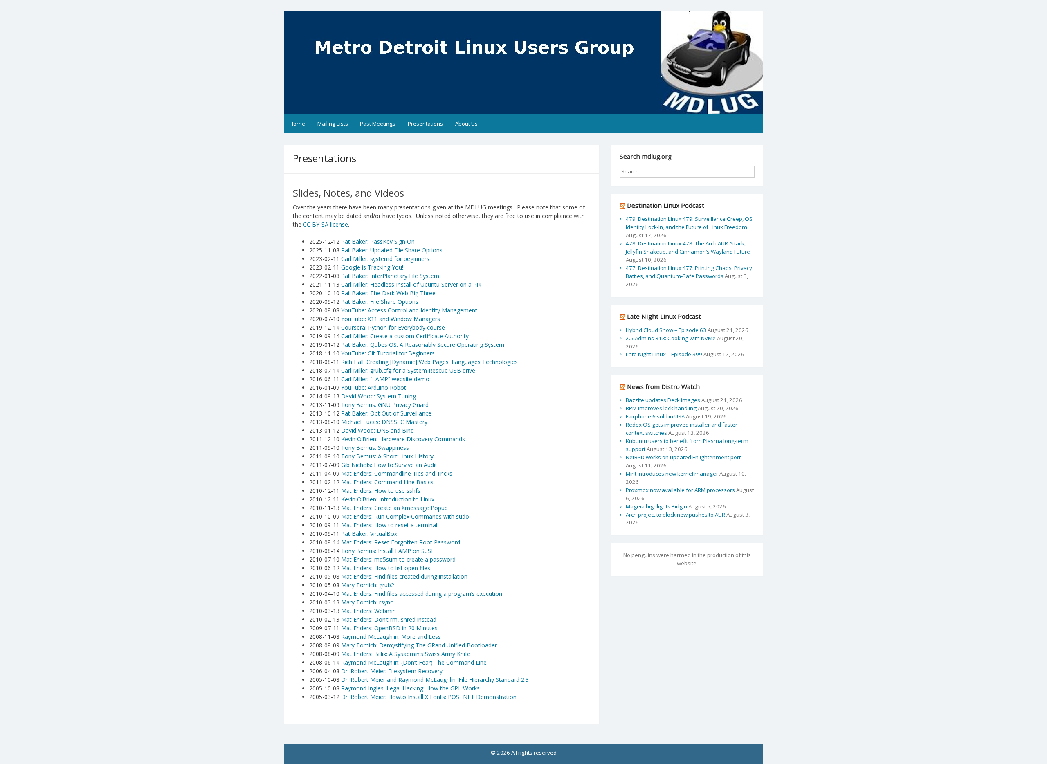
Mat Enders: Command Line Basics (387, 482)
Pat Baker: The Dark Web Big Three (388, 293)
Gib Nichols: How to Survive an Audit (389, 465)
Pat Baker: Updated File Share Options (392, 250)
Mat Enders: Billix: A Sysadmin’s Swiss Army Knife (405, 654)
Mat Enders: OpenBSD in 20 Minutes (389, 628)
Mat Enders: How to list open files (385, 568)
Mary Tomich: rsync (367, 602)
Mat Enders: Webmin (368, 611)
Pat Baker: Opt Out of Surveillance (385, 413)
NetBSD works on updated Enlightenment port (683, 457)
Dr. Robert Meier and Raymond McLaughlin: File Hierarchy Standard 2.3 (435, 679)
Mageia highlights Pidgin (656, 506)
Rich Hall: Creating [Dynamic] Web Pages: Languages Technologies (429, 362)
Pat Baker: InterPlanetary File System (390, 276)
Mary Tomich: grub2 (367, 585)
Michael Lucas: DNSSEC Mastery (383, 422)
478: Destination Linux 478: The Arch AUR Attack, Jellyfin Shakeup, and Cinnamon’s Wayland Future (688, 247)
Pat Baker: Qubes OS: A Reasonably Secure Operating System (422, 344)
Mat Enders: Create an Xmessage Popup (394, 508)
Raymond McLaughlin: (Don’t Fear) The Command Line (414, 662)
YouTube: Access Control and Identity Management (409, 310)
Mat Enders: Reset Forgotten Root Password (400, 542)
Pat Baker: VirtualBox (369, 533)
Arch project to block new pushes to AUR (675, 514)
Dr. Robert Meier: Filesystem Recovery (392, 671)
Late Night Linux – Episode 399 (664, 354)
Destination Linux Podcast (665, 205)
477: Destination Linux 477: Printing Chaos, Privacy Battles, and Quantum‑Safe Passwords (689, 272)
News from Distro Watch (663, 386)
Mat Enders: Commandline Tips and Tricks (396, 473)
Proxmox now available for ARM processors (680, 490)
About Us (466, 123)
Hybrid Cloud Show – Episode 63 (666, 330)
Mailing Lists (332, 123)
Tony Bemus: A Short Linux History (387, 456)
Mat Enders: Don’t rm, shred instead (388, 619)
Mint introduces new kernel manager (672, 473)
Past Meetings (377, 123)
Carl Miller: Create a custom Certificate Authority (405, 336)
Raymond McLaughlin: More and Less (391, 636)
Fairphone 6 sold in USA (655, 416)
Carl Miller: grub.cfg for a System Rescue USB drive (408, 370)
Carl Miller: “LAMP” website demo (385, 379)
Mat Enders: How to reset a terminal (389, 525)
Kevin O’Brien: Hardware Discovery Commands (403, 439)
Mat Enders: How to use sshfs (380, 490)
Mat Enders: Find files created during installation (404, 576)
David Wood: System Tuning (378, 396)
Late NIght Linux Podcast (664, 316)
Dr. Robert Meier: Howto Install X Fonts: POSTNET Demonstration (429, 697)
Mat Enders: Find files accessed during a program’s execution (421, 594)
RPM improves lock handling (661, 408)
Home (297, 123)
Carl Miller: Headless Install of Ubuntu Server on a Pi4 (411, 284)
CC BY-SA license (325, 224)
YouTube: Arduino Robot (373, 387)
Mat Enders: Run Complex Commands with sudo (405, 516)
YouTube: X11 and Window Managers (390, 319)
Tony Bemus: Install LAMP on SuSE (387, 551)
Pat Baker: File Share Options (379, 302)
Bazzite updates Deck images (663, 400)
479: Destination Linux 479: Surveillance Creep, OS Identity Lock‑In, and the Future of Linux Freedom (689, 223)
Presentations (425, 123)
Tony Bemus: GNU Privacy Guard (385, 405)
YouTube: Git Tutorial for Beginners (388, 353)
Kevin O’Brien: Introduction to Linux (387, 499)
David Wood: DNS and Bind (377, 430)
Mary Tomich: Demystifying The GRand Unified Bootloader (419, 645)
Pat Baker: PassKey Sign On (378, 241)
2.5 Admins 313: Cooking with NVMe (671, 338)
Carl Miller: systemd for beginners (385, 259)
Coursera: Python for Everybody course (393, 327)
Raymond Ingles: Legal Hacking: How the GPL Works (410, 688)
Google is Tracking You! (372, 267)
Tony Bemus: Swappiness (375, 448)
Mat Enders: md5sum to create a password (398, 559)
